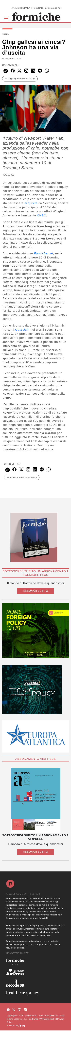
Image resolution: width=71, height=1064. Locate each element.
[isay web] (21, 1025)
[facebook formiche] (8, 1010)
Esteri (5, 34)
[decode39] (35, 983)
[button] (7, 18)
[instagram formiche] (19, 1010)
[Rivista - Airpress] (35, 972)
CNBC (41, 215)
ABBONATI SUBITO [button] (35, 590)
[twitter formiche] (14, 1010)
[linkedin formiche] (25, 1010)
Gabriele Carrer (13, 58)
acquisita (30, 203)
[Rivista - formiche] (35, 962)
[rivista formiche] (35, 800)
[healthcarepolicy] (35, 993)
